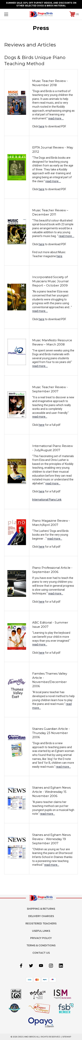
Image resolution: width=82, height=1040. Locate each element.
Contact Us (41, 952)
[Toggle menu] (11, 14)
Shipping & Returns (41, 908)
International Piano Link (47, 499)
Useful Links (41, 930)
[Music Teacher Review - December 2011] (16, 231)
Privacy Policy (41, 938)
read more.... (40, 311)
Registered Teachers (41, 923)
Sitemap (66, 1036)
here (41, 126)
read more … (56, 118)
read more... (39, 416)
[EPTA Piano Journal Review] (16, 167)
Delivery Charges (41, 916)
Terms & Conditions (41, 945)
